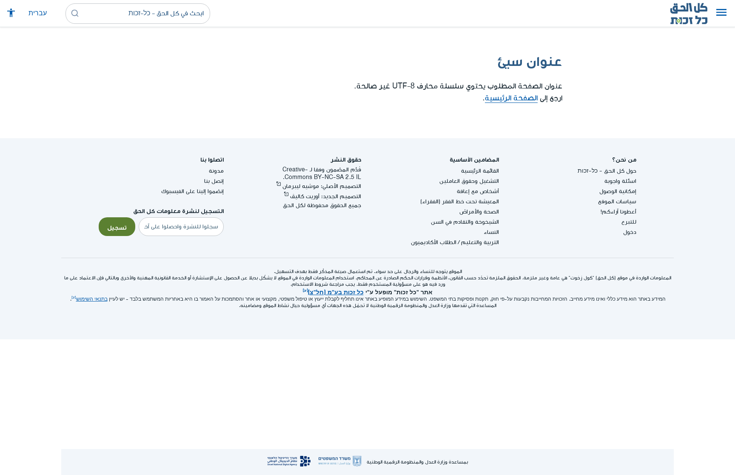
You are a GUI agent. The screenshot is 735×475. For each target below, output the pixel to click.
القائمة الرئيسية (480, 171)
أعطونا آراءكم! (618, 211)
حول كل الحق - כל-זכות (607, 171)
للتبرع (628, 222)
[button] (721, 14)
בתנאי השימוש (92, 299)
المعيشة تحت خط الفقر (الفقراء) (459, 201)
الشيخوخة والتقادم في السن (465, 222)
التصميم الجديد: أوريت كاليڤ (325, 196)
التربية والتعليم (480, 242)
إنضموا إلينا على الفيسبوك (192, 191)
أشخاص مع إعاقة (478, 191)
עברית (37, 13)
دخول (629, 232)
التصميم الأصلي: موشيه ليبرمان (321, 186)
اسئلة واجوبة (620, 181)
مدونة (216, 171)
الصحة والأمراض (479, 211)
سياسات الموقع (617, 201)
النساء (491, 232)
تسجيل (117, 227)
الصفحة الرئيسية (511, 98)
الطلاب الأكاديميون (433, 242)
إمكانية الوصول (617, 191)
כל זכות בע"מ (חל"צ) (336, 291)
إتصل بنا (214, 181)
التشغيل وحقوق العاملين (469, 181)
